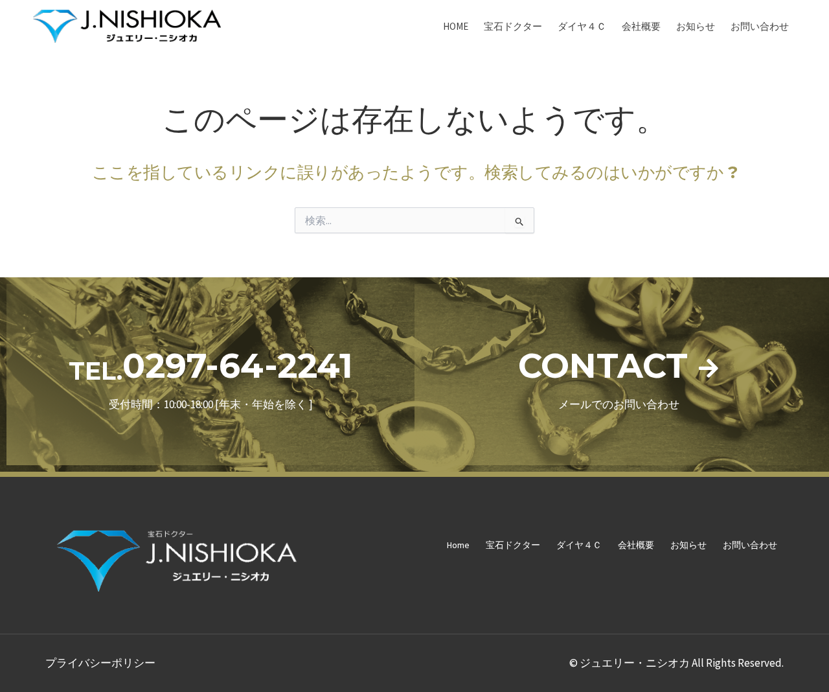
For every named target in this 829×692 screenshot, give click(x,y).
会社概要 (641, 26)
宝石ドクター (513, 26)
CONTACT (603, 365)
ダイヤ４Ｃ (582, 26)
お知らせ (695, 26)
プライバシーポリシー (100, 663)
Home (455, 26)
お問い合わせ (760, 26)
